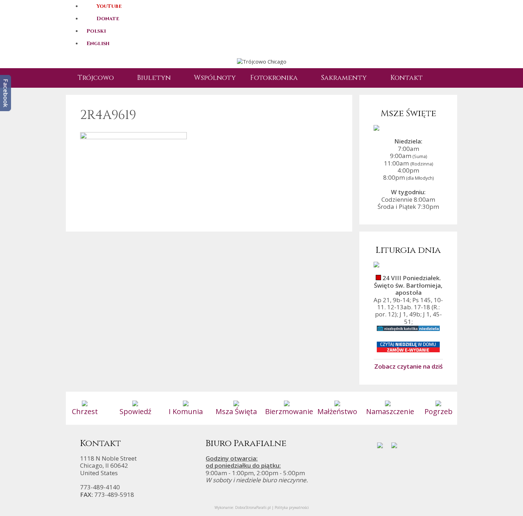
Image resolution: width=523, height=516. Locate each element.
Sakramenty (344, 77)
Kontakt (406, 77)
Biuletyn (154, 77)
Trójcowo (96, 77)
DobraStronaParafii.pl (253, 507)
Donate (107, 18)
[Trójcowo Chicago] (261, 61)
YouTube (109, 6)
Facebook (6, 93)
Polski (96, 31)
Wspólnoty (215, 77)
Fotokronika (274, 77)
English (98, 43)
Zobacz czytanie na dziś (408, 366)
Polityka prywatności (292, 507)
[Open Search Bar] (441, 78)
